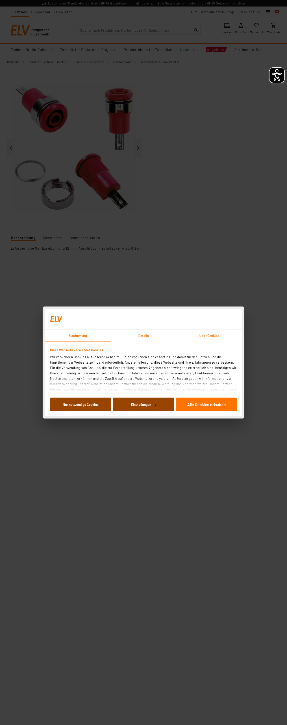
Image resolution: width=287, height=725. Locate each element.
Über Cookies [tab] (209, 336)
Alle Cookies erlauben (206, 404)
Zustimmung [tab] (78, 336)
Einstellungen (141, 404)
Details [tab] (143, 336)
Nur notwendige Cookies (80, 404)
